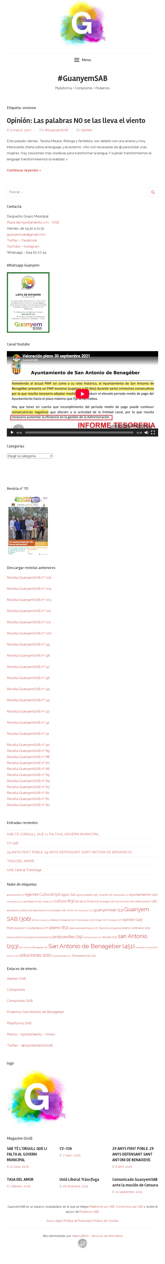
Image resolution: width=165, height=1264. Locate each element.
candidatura (32, 901)
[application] (82, 394)
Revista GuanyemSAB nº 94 (28, 700)
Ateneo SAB (17, 978)
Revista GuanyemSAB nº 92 (28, 722)
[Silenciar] (146, 432)
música (115, 920)
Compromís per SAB (130, 1206)
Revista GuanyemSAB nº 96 (28, 678)
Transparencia (84, 955)
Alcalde (105, 894)
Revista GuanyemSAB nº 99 (28, 644)
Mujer (101, 920)
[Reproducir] (12, 432)
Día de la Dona (87, 901)
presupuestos (16, 937)
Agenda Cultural (42, 894)
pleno (58, 927)
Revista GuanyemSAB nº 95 (28, 689)
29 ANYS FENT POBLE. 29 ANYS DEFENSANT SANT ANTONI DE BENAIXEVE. (69, 852)
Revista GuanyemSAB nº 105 (29, 577)
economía (125, 901)
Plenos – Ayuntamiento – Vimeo (31, 1034)
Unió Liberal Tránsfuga (24, 870)
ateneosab (121, 895)
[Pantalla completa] (153, 432)
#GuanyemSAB (82, 78)
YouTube (13, 246)
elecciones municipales (49, 910)
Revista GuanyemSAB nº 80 (28, 805)
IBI (35, 920)
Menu (86, 59)
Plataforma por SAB (101, 1206)
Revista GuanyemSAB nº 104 (29, 589)
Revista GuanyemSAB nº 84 (28, 781)
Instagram (31, 246)
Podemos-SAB (89, 1211)
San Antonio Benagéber (33, 947)
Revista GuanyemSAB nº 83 (28, 787)
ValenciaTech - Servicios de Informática (97, 1236)
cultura (63, 901)
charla (47, 901)
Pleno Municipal (110, 928)
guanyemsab (109, 910)
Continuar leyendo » (24, 170)
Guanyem (85, 910)
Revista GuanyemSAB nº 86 (28, 769)
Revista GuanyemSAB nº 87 (28, 763)
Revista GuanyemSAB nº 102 (29, 611)
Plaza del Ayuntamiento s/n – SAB (33, 222)
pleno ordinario (136, 928)
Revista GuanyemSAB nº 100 (29, 633)
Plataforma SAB (19, 1023)
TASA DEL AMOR (20, 861)
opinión (132, 920)
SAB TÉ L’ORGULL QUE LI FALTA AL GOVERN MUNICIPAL (53, 834)
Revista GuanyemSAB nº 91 (28, 734)
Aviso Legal (54, 1220)
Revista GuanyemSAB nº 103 (29, 600)
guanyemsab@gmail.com (26, 234)
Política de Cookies (106, 1220)
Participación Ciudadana (27, 928)
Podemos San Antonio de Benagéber (35, 1012)
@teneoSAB (15, 894)
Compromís (16, 990)
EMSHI (72, 910)
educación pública (19, 910)
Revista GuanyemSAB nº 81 (28, 799)
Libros (44, 920)
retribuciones (92, 937)
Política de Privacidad (77, 1220)
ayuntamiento (143, 894)
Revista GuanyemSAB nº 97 (28, 667)
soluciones (35, 955)
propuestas (68, 936)
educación (146, 901)
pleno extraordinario (83, 928)
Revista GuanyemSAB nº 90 (28, 745)
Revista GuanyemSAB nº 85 (28, 775)
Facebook (29, 240)
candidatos (14, 901)
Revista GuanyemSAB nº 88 (28, 757)
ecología (107, 901)
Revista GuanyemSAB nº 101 (29, 622)
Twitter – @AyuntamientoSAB (30, 1045)
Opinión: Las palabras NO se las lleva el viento (76, 120)
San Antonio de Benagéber (91, 946)
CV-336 (12, 843)
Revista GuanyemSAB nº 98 (28, 655)
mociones (85, 920)
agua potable (87, 894)
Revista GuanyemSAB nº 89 (28, 751)
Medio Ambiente (63, 920)
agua (68, 895)
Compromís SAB (20, 1001)
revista (109, 937)
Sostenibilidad (61, 956)
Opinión (86, 130)
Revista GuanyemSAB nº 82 (28, 793)
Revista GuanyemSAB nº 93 (28, 711)
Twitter (13, 240)
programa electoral (39, 937)
